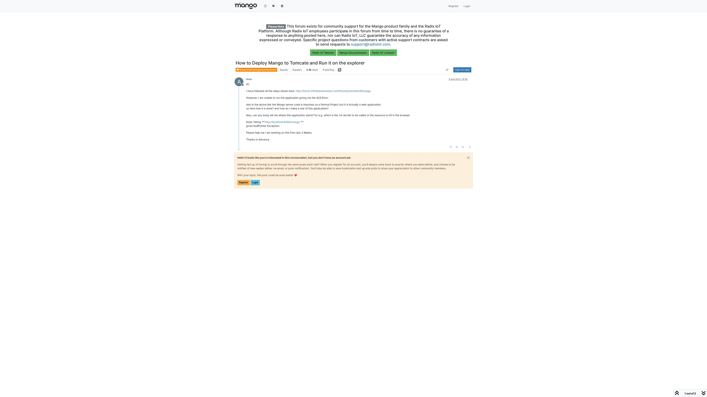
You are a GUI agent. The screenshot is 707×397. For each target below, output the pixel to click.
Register (243, 182)
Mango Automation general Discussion (257, 70)
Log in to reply (462, 69)
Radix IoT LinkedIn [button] (383, 52)
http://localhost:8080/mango (282, 122)
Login (255, 182)
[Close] (468, 158)
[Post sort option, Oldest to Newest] (447, 69)
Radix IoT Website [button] (323, 52)
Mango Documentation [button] (353, 52)
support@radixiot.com (370, 44)
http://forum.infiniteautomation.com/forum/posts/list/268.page (333, 90)
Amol (249, 79)
